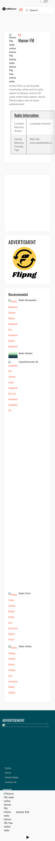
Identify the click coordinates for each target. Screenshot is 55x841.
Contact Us (10, 782)
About (8, 772)
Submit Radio (11, 777)
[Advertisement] (27, 205)
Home (8, 768)
